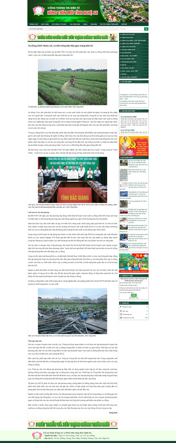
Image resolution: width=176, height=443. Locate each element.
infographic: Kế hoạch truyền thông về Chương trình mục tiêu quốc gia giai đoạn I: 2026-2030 (133, 99)
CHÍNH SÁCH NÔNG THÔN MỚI (131, 43)
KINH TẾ (124, 65)
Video (85, 24)
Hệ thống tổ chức (59, 24)
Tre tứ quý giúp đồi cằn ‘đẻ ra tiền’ (137, 202)
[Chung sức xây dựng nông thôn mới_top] (72, 37)
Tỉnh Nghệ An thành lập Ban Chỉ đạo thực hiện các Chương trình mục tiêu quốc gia (133, 104)
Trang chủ (33, 24)
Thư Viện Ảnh (75, 24)
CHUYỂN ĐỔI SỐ (126, 52)
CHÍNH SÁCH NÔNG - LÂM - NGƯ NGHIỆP (134, 40)
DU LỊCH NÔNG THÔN (128, 59)
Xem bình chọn (134, 298)
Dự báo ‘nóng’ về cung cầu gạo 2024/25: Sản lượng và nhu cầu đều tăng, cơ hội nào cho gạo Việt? (134, 186)
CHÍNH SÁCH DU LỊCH (128, 34)
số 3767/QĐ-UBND (128, 122)
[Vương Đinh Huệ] (72, 424)
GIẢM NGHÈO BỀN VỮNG (129, 62)
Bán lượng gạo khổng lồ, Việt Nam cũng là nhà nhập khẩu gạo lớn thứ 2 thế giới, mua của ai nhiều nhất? (134, 247)
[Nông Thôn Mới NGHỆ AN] (37, 435)
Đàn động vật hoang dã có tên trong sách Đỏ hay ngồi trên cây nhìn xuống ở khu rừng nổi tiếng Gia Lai (133, 228)
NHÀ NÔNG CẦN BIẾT (128, 68)
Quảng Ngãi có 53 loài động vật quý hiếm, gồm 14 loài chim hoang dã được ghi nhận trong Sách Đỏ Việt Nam (134, 195)
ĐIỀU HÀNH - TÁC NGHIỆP (129, 55)
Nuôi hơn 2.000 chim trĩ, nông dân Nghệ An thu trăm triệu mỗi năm (137, 220)
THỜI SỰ (124, 74)
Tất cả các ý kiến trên (126, 292)
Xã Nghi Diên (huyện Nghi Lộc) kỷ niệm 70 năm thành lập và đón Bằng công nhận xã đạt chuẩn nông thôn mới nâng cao (133, 212)
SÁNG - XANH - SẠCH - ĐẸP (130, 71)
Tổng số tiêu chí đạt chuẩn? (128, 285)
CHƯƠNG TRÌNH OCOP (128, 49)
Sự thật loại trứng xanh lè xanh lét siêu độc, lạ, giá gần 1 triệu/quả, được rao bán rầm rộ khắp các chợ (138, 237)
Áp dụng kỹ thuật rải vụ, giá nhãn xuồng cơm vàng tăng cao (137, 172)
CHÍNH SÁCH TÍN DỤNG (129, 46)
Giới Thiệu (45, 24)
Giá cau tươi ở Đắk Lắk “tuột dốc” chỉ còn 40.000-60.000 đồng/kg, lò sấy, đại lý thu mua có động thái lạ (137, 164)
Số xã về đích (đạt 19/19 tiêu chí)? (130, 283)
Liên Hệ (124, 24)
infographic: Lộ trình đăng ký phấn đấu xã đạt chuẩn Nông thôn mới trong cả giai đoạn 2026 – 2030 (133, 92)
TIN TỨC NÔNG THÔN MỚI (109, 24)
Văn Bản (93, 24)
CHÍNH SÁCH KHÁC (127, 37)
